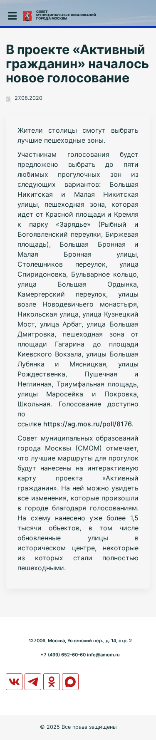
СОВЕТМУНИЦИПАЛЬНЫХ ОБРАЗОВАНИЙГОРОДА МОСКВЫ (66, 15)
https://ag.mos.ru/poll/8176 (87, 424)
